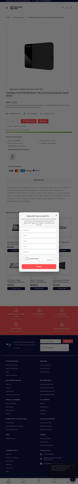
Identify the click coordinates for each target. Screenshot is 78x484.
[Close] (56, 215)
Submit (39, 266)
